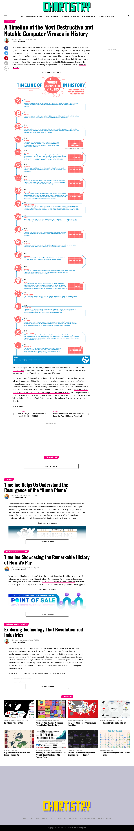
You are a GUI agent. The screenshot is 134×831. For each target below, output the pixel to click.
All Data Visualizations (87, 818)
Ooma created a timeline (36, 515)
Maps (38, 818)
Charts (31, 818)
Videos (53, 818)
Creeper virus (18, 370)
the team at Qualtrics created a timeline (58, 582)
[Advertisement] (51, 439)
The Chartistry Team (104, 818)
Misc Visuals (73, 818)
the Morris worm (74, 378)
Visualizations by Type (106, 16)
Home (21, 16)
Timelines (45, 818)
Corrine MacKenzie (19, 497)
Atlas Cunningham (19, 41)
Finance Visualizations (51, 16)
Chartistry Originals (89, 16)
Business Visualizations (34, 16)
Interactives (62, 818)
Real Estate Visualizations (70, 16)
